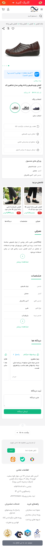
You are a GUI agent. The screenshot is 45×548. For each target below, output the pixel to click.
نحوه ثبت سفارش (33, 510)
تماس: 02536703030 (22, 486)
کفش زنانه (23, 24)
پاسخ (17, 354)
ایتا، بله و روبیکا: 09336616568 (22, 496)
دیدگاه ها (8, 221)
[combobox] (21, 16)
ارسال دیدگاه (22, 411)
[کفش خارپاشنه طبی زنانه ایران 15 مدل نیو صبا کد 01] (12, 196)
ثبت (11, 450)
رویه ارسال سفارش (32, 515)
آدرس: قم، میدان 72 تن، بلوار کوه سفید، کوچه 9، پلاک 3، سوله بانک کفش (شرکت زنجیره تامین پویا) (22, 479)
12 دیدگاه (27, 93)
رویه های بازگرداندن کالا (12, 518)
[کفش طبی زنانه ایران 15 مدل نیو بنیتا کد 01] (33, 196)
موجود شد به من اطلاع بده (22, 543)
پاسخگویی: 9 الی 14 (22, 491)
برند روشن (37, 81)
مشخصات (23, 221)
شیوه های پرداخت (33, 519)
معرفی (38, 221)
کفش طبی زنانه (11, 24)
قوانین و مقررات (12, 522)
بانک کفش (39, 24)
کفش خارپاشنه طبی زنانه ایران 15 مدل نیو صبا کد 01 (13, 208)
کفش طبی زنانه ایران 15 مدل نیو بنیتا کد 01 (33, 208)
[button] (8, 65)
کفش (31, 24)
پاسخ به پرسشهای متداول (12, 511)
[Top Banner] (22, 3)
